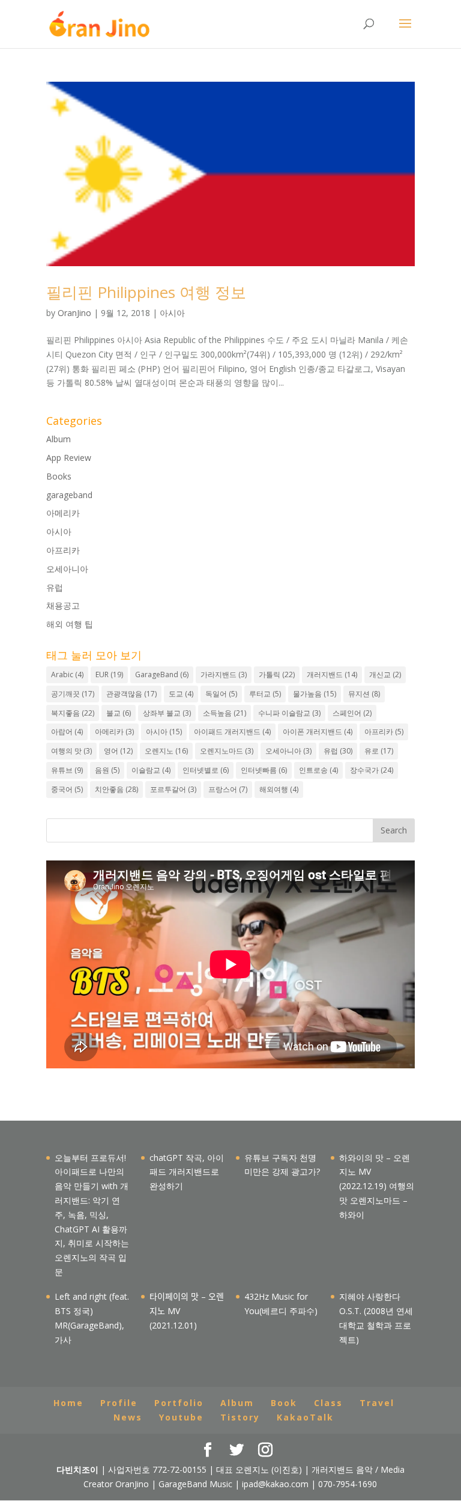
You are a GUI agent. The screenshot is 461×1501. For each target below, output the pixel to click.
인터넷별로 (205, 770)
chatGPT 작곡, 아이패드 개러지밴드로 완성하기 (186, 1172)
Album (58, 439)
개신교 (385, 674)
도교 (181, 694)
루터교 (265, 694)
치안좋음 (116, 789)
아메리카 (63, 513)
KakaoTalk (305, 1417)
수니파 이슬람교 (289, 713)
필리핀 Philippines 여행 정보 (146, 292)
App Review (68, 457)
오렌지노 (166, 751)
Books (58, 476)
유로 (378, 751)
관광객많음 (131, 694)
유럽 (54, 587)
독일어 (221, 694)
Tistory (240, 1417)
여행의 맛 (71, 751)
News (127, 1417)
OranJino (74, 312)
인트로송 (318, 770)
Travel (377, 1402)
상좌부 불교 (167, 713)
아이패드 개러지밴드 (232, 731)
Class (328, 1402)
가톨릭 (277, 674)
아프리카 (63, 550)
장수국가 (371, 770)
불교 (118, 713)
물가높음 (314, 694)
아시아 (172, 312)
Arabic (67, 674)
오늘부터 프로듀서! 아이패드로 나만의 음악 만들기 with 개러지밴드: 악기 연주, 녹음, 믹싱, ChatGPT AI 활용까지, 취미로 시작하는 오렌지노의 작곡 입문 (92, 1214)
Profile (118, 1402)
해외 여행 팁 (69, 624)
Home (68, 1402)
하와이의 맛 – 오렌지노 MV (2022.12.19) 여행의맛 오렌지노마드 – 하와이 (376, 1186)
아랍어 (67, 731)
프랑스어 (227, 789)
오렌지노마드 (226, 751)
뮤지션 (364, 694)
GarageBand (161, 674)
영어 (118, 751)
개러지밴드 (332, 674)
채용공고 (63, 605)
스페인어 (352, 713)
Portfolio (178, 1402)
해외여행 (278, 789)
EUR (109, 674)
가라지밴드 (223, 674)
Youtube (181, 1417)
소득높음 (224, 713)
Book (284, 1402)
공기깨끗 (72, 694)
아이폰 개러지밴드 (317, 731)
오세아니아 (67, 568)
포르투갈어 (173, 789)
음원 (107, 770)
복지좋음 (72, 713)
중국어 (67, 789)
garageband (69, 495)
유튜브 (67, 770)
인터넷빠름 (264, 770)
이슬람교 (150, 770)
